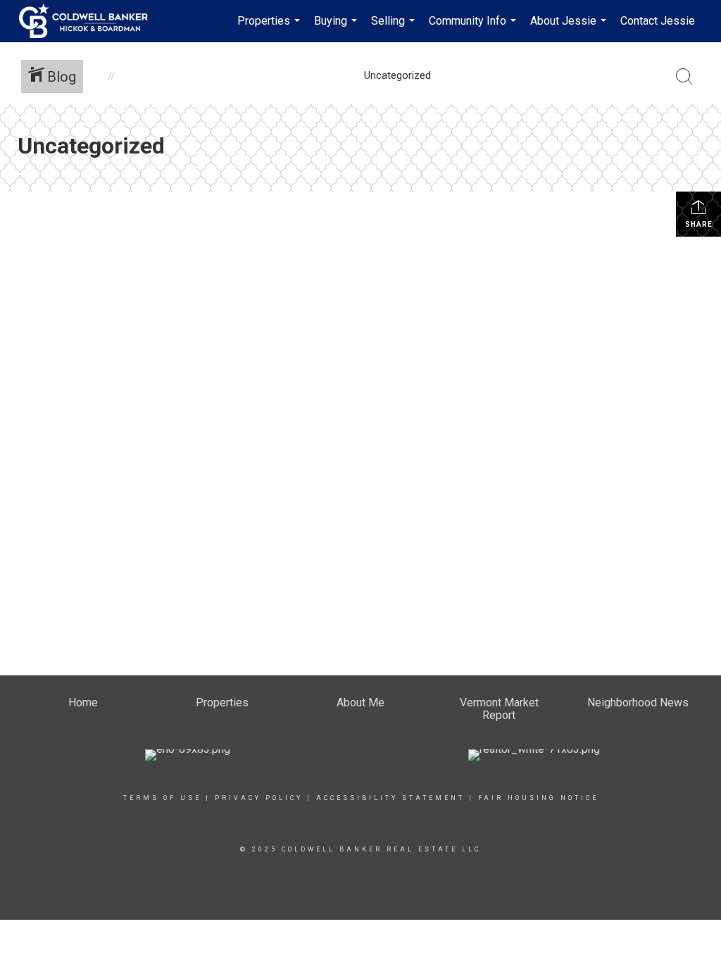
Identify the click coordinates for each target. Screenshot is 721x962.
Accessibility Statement (390, 797)
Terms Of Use (162, 797)
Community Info (474, 28)
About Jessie (570, 28)
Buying (337, 28)
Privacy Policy (259, 797)
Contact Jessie (657, 20)
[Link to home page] (90, 21)
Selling (394, 28)
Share (699, 224)
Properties (270, 28)
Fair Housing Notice (538, 797)
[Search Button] (684, 77)
